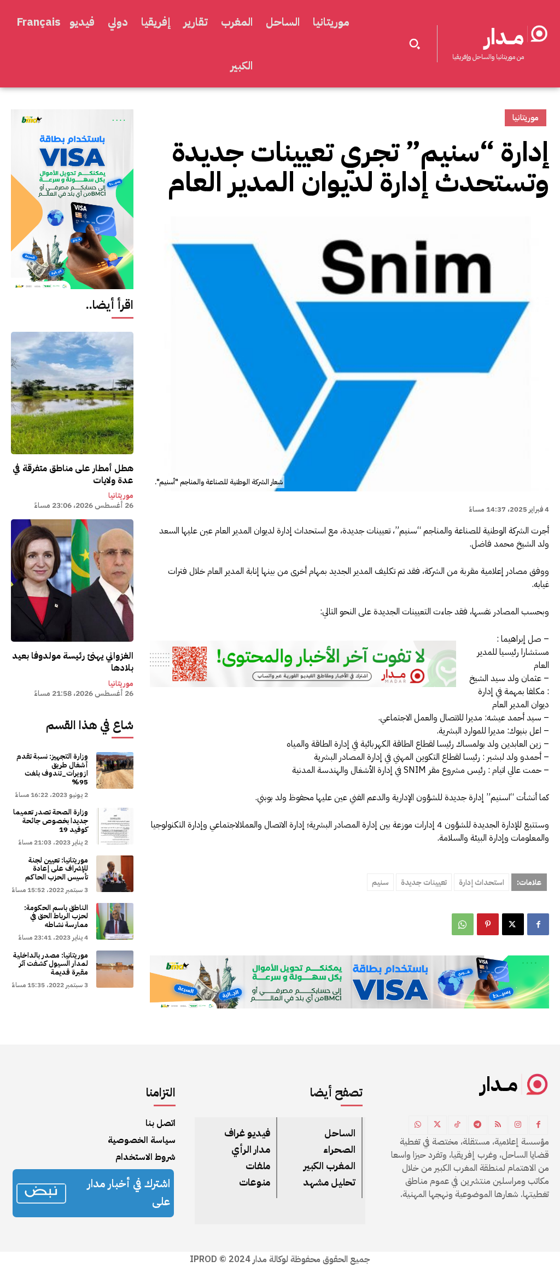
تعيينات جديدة (424, 882)
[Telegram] (477, 1125)
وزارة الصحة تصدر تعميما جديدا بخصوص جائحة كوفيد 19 (50, 820)
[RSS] (498, 1125)
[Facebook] (538, 924)
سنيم (380, 882)
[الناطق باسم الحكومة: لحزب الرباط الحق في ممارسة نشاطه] (114, 921)
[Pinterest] (488, 924)
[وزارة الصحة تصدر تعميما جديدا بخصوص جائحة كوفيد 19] (114, 826)
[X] (513, 924)
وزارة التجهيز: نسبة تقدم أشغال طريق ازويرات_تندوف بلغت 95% (52, 769)
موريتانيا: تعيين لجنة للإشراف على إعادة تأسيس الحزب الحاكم (56, 868)
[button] (414, 44)
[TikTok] (457, 1125)
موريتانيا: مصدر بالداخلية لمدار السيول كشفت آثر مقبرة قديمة (50, 963)
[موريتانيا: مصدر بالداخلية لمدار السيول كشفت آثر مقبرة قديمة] (114, 969)
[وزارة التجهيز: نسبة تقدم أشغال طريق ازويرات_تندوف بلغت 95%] (114, 770)
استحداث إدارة (481, 882)
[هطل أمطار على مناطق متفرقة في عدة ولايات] (72, 393)
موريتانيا (120, 496)
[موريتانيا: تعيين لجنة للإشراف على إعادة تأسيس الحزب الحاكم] (114, 873)
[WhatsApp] (463, 924)
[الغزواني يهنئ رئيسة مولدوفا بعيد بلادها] (72, 580)
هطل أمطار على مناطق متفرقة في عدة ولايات (73, 474)
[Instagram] (518, 1125)
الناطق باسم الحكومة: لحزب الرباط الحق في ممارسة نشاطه (56, 916)
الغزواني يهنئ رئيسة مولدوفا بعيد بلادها (72, 661)
